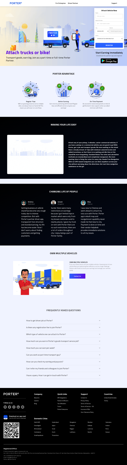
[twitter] (9, 407)
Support (114, 3)
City (96, 28)
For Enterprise (61, 3)
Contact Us (77, 276)
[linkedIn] (18, 407)
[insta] (13, 407)
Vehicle (111, 28)
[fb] (5, 407)
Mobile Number (99, 20)
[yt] (22, 407)
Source (96, 35)
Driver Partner (73, 3)
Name (96, 13)
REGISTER (109, 45)
